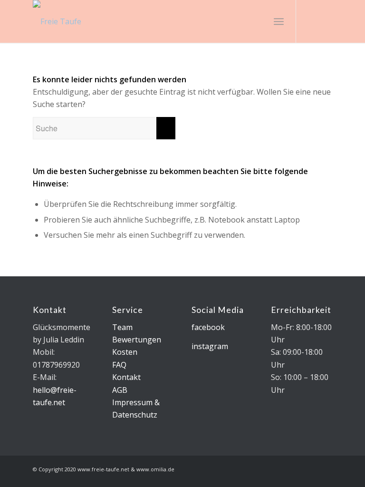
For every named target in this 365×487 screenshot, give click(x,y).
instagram (210, 346)
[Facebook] (325, 21)
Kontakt (126, 377)
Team (122, 327)
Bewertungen (136, 339)
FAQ (119, 365)
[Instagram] (311, 21)
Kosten (124, 352)
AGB (119, 390)
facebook (208, 327)
